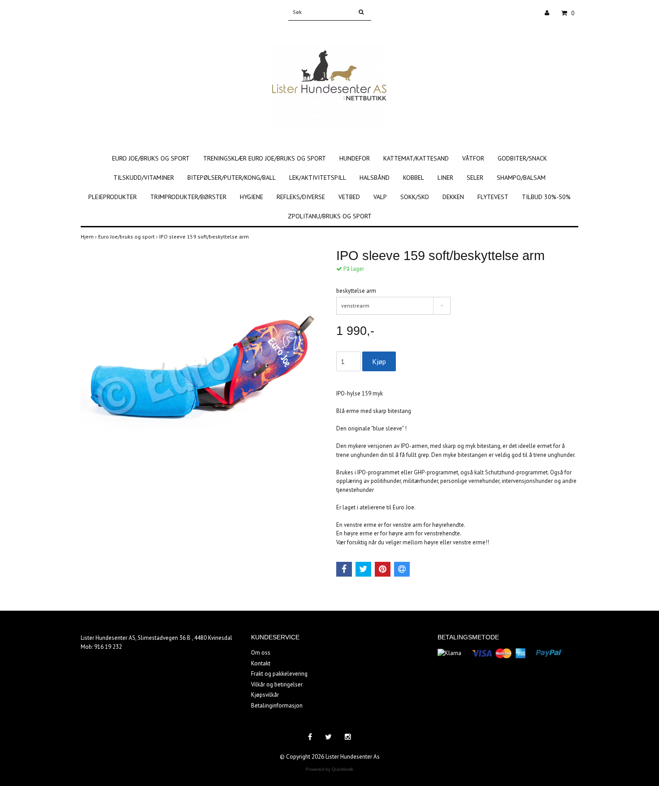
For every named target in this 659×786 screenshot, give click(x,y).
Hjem (89, 236)
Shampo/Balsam (521, 178)
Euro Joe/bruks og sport (151, 158)
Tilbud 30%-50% (546, 197)
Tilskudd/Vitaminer (143, 178)
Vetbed (349, 197)
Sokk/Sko (414, 197)
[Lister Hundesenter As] (330, 79)
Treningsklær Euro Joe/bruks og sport (264, 158)
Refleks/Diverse (301, 197)
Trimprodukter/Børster (188, 197)
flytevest (492, 197)
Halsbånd (375, 178)
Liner (445, 178)
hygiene (251, 197)
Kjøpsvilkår (265, 695)
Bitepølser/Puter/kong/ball (231, 178)
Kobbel (413, 178)
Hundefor (354, 158)
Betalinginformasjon (277, 705)
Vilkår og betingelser (277, 684)
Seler (475, 178)
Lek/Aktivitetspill (317, 178)
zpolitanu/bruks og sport (330, 216)
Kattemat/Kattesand (416, 158)
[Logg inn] (550, 13)
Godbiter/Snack (522, 158)
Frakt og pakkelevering (279, 673)
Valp (380, 197)
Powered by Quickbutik (329, 769)
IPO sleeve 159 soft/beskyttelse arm (204, 236)
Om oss (260, 652)
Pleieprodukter (112, 197)
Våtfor (473, 158)
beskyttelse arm (356, 291)
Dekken (453, 197)
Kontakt (260, 663)
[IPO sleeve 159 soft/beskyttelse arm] (202, 369)
